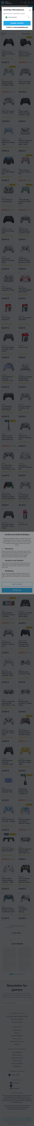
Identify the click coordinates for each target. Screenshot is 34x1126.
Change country (17, 23)
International (12, 17)
